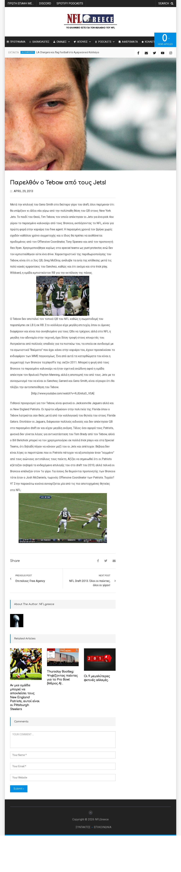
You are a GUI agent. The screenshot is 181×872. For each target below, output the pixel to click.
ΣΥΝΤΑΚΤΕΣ (83, 827)
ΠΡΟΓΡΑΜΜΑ (17, 41)
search (163, 3)
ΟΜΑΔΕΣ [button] (62, 41)
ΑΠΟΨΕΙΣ (82, 41)
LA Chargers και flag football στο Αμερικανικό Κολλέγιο (67, 52)
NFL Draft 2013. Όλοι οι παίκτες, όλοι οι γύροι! (89, 583)
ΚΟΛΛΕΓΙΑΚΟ (152, 41)
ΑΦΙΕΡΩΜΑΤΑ (130, 41)
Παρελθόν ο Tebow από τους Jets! (58, 183)
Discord (45, 3)
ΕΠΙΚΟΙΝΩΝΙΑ (102, 827)
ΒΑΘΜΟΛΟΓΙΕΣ (41, 41)
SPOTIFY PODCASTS (70, 3)
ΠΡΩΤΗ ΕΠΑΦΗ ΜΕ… (21, 3)
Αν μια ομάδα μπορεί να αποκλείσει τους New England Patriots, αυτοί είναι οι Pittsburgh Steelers (25, 697)
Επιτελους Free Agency (30, 581)
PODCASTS (104, 41)
